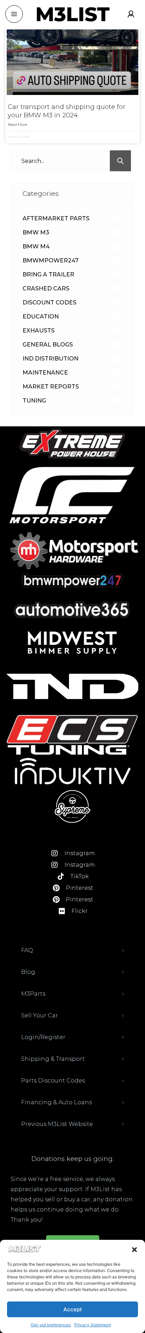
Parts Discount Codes (53, 1080)
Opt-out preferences (51, 1324)
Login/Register (43, 1037)
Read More (17, 124)
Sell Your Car (39, 1015)
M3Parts (33, 993)
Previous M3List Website (57, 1124)
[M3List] (72, 14)
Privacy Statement (92, 1324)
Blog (28, 972)
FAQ (27, 950)
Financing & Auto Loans (56, 1102)
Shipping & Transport (53, 1059)
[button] (134, 1249)
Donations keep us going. (72, 1159)
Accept (72, 1309)
